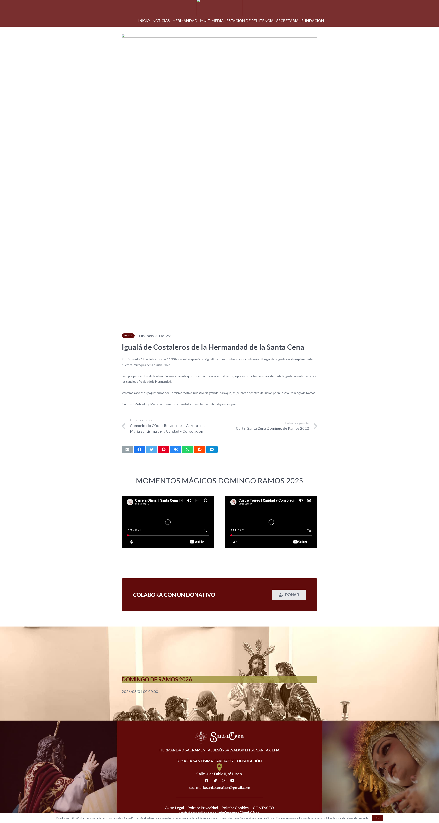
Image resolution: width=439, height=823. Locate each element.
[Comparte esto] (139, 449)
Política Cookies (235, 807)
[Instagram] (224, 780)
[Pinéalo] (163, 449)
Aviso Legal (174, 807)
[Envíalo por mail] (127, 449)
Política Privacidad (203, 807)
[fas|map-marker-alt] (219, 767)
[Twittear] (151, 449)
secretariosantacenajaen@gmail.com (219, 787)
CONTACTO (263, 807)
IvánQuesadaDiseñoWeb (238, 812)
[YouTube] (232, 780)
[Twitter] (215, 780)
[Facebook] (206, 780)
